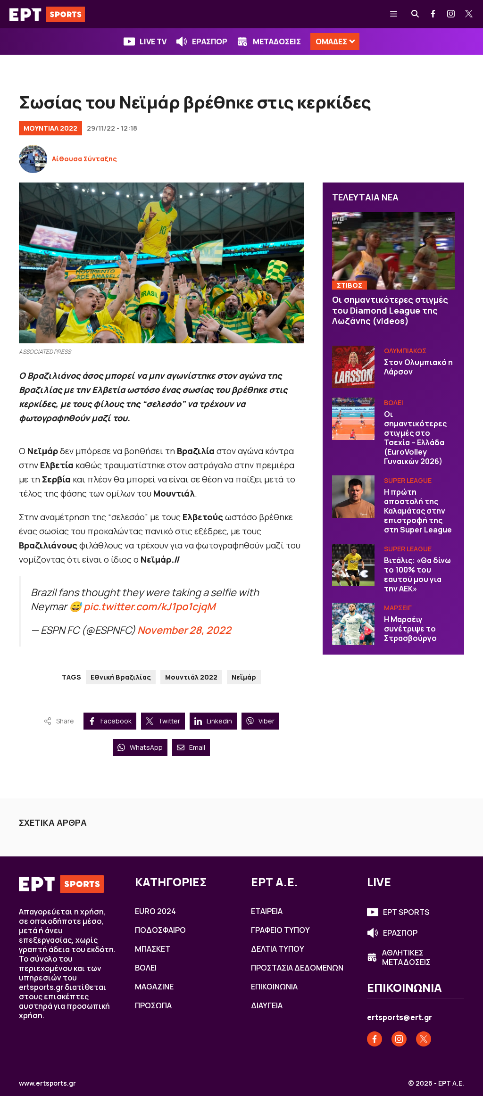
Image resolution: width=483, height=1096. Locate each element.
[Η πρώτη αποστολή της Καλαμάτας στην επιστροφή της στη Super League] (353, 496)
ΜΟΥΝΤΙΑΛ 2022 (50, 128)
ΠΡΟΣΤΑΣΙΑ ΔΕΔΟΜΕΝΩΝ (297, 968)
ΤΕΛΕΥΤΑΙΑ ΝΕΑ (365, 197)
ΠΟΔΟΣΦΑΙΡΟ (160, 930)
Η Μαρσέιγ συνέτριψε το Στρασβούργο (410, 628)
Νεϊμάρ (244, 677)
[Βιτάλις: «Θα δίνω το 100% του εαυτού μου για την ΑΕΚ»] (353, 565)
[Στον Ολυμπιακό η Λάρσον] (353, 367)
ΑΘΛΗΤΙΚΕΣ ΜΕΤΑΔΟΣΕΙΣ (406, 957)
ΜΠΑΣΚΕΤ (152, 949)
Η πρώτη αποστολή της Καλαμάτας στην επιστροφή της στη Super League (418, 511)
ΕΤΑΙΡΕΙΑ (267, 911)
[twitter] (469, 14)
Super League (408, 480)
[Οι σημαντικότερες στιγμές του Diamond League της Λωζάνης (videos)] (393, 251)
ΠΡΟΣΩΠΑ (153, 1005)
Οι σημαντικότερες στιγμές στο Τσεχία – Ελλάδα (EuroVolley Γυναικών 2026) (415, 437)
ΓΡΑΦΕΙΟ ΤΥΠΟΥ (280, 930)
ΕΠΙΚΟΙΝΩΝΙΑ (274, 986)
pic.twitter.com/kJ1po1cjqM (149, 606)
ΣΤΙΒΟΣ (349, 285)
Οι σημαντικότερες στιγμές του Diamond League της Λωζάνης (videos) (390, 310)
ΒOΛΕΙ (393, 402)
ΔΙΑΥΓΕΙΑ (267, 1005)
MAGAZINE (154, 986)
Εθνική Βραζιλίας (121, 677)
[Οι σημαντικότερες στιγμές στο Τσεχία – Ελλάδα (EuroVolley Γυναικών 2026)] (353, 419)
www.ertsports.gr (47, 1083)
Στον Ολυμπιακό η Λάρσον (418, 367)
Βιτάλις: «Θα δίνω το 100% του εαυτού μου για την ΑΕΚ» (417, 574)
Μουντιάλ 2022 (191, 677)
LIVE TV (153, 41)
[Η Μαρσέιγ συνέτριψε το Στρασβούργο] (353, 624)
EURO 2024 (155, 911)
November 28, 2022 (184, 630)
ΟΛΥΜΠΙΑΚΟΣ (405, 350)
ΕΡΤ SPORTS (406, 912)
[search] (415, 14)
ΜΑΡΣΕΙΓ (398, 607)
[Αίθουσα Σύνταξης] (33, 159)
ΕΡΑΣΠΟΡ (209, 41)
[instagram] (451, 14)
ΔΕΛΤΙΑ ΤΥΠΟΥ (277, 949)
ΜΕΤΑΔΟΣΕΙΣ (277, 41)
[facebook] (433, 14)
